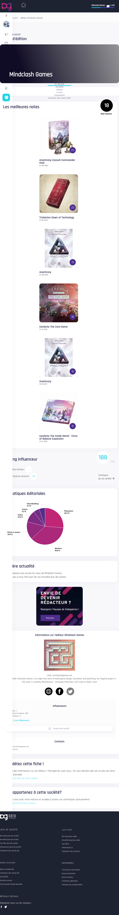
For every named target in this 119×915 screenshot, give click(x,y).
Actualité (59, 87)
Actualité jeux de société (9, 840)
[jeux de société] (23, 4)
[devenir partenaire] (59, 606)
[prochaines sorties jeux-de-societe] (6, 43)
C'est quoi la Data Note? (71, 870)
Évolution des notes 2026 (59, 98)
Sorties (59, 90)
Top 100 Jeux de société (9, 843)
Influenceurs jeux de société (10, 847)
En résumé (59, 84)
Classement (59, 95)
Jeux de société (9, 830)
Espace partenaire (68, 874)
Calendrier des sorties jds (9, 851)
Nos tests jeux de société (9, 836)
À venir (59, 92)
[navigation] (6, 15)
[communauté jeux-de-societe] (6, 97)
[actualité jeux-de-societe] (6, 34)
